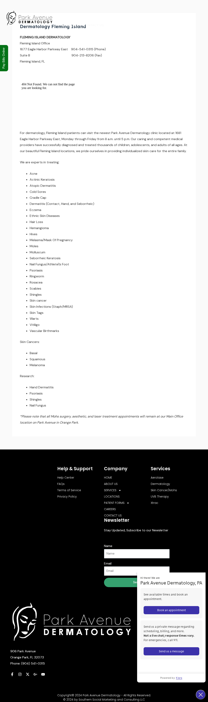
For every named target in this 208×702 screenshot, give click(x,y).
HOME (67, 11)
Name (108, 546)
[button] (118, 11)
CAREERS (69, 25)
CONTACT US (93, 25)
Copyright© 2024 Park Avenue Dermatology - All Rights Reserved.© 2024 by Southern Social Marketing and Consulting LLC (104, 697)
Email (108, 563)
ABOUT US (86, 11)
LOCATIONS (136, 11)
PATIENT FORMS (164, 11)
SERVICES (108, 11)
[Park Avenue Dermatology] (29, 18)
